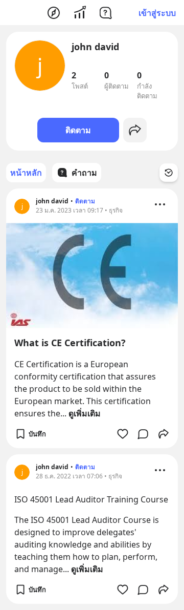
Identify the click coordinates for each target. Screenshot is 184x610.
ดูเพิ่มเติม (84, 413)
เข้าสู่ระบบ (157, 12)
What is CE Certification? (70, 342)
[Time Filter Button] (168, 172)
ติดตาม (78, 130)
